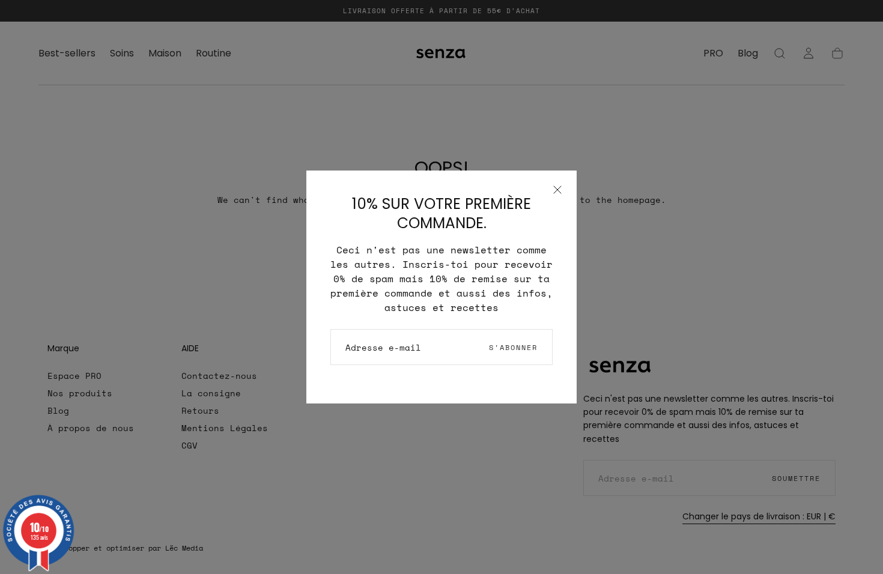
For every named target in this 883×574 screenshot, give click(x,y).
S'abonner (513, 347)
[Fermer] (557, 189)
